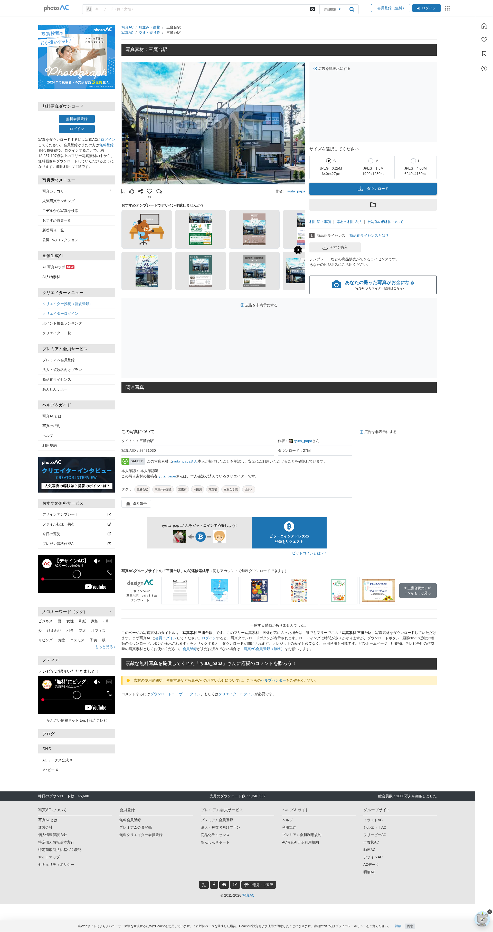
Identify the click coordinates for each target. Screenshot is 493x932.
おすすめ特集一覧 (56, 220)
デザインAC (373, 857)
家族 (94, 621)
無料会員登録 (77, 119)
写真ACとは (52, 416)
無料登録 (106, 145)
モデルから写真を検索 (60, 211)
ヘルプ (47, 436)
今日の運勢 (51, 534)
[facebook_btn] (214, 885)
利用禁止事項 (320, 222)
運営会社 (45, 827)
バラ (70, 631)
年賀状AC (371, 842)
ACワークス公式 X (57, 760)
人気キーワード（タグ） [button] (65, 612)
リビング (45, 640)
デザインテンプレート (60, 514)
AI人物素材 (51, 277)
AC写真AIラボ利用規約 (300, 842)
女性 (70, 621)
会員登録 (190, 649)
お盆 (61, 640)
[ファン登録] (484, 40)
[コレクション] (484, 53)
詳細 (398, 926)
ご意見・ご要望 (261, 885)
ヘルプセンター (273, 680)
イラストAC (373, 820)
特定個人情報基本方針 (56, 842)
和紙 (82, 621)
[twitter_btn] (204, 885)
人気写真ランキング (58, 201)
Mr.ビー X (50, 770)
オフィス (98, 631)
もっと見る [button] (104, 647)
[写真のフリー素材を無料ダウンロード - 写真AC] (56, 8)
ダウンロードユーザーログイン (175, 694)
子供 (93, 640)
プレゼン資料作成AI (58, 544)
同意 (410, 926)
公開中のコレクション (60, 240)
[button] (123, 192)
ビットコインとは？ (308, 553)
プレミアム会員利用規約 (301, 835)
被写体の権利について (385, 222)
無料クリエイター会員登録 (141, 835)
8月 (106, 621)
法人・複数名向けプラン (62, 370)
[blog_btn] (235, 885)
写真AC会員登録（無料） (264, 649)
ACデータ (371, 864)
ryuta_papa (296, 191)
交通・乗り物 (149, 33)
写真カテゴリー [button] (55, 191)
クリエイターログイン (60, 313)
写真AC (127, 27)
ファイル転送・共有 (58, 524)
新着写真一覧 (53, 230)
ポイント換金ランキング (62, 323)
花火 (82, 631)
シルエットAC (374, 827)
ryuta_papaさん (185, 461)
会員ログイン (166, 638)
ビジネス (45, 621)
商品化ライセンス (56, 379)
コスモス (77, 640)
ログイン (429, 8)
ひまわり (54, 631)
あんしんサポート (56, 389)
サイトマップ (49, 857)
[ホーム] (484, 26)
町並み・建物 (149, 27)
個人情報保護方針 (52, 835)
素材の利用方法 (349, 222)
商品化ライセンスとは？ (369, 235)
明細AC (369, 872)
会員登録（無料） (390, 8)
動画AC (369, 850)
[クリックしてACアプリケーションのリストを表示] (447, 8)
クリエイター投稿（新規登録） (67, 304)
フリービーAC (374, 835)
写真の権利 (51, 426)
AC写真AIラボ (57, 267)
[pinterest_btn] (224, 885)
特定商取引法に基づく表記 (59, 850)
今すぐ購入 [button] (339, 247)
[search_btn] (351, 9)
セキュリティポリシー (56, 864)
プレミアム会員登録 (58, 360)
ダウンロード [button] (377, 189)
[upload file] (312, 9)
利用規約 (49, 445)
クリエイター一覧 (56, 333)
